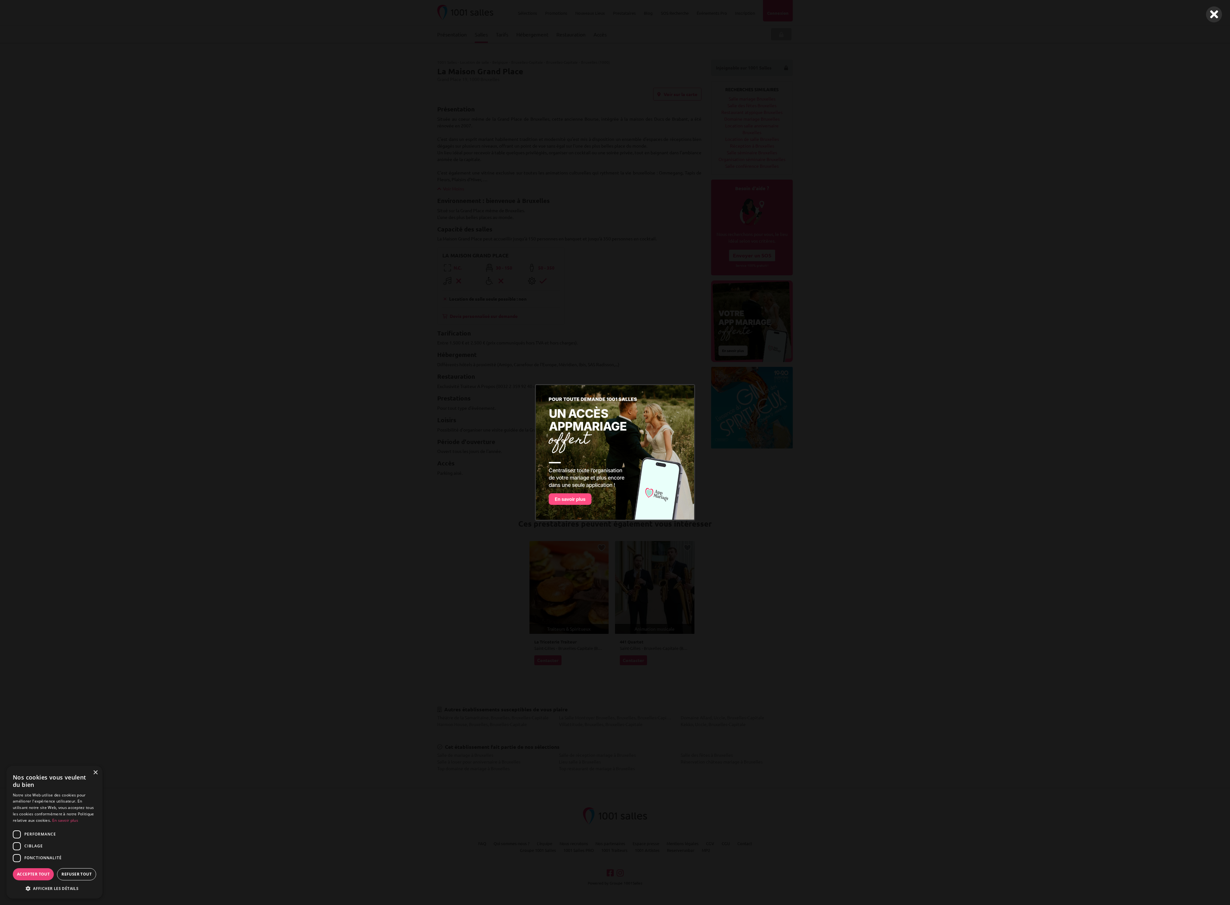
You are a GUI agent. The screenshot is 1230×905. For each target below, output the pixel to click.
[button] (54, 888)
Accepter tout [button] (33, 874)
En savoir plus (65, 820)
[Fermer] (1214, 14)
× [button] (95, 772)
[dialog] (54, 832)
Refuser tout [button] (77, 874)
